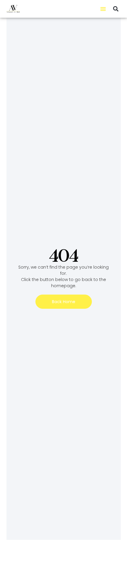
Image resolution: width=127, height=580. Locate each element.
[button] (103, 8)
